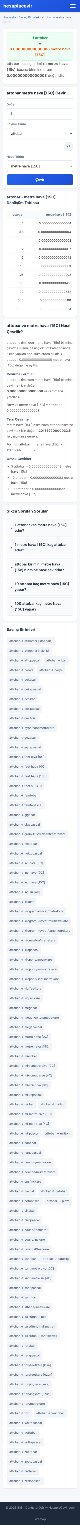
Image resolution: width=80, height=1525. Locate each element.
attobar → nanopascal (25, 1152)
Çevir (40, 179)
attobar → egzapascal (25, 747)
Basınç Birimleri (29, 17)
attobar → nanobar (22, 1143)
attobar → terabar (22, 1345)
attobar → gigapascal (24, 824)
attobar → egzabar (22, 737)
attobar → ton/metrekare (27, 1403)
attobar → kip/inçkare (24, 998)
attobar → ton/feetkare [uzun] (30, 1374)
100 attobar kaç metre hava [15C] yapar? (38, 606)
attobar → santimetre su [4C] (30, 1278)
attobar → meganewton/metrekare (34, 1017)
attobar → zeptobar (23, 1452)
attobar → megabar (23, 1008)
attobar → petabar (53, 1191)
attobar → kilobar (21, 901)
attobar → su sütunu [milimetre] (32, 1326)
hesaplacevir (17, 6)
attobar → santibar (22, 1258)
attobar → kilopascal (23, 950)
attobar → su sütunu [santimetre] (33, 1336)
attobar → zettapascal (25, 1481)
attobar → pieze (58, 1201)
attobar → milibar (21, 1104)
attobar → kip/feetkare (25, 988)
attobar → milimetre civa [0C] (30, 1114)
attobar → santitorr (22, 1297)
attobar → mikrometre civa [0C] (32, 1065)
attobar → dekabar (22, 679)
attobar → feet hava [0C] (27, 766)
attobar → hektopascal (25, 853)
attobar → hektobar (23, 843)
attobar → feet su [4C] (25, 786)
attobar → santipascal (25, 1288)
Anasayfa (9, 17)
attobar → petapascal (24, 1201)
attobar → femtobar (23, 795)
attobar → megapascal (25, 1027)
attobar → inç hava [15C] (27, 882)
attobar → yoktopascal (25, 1423)
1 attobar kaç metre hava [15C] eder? (41, 528)
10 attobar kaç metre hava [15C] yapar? (42, 587)
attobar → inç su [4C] (24, 892)
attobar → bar (56, 660)
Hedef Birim (15, 156)
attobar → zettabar (22, 1471)
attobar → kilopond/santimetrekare (34, 979)
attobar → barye (51, 670)
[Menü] (73, 6)
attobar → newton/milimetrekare (32, 1172)
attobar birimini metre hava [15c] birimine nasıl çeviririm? (39, 567)
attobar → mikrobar (23, 1056)
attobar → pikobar (22, 1210)
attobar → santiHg (56, 1258)
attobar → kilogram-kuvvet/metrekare (36, 911)
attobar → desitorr (22, 718)
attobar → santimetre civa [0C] (31, 1268)
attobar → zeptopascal (25, 1461)
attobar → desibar (22, 699)
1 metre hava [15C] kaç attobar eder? (41, 547)
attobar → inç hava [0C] (26, 872)
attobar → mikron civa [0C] (28, 1085)
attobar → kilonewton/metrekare (32, 940)
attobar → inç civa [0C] (26, 863)
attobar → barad (21, 670)
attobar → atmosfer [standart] (30, 641)
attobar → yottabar (23, 1432)
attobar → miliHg (52, 1104)
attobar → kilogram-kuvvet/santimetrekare (39, 930)
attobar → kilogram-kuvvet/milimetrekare (38, 921)
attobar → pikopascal (24, 1220)
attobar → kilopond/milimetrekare (33, 969)
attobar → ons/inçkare (25, 1181)
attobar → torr (19, 1413)
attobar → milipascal (23, 1133)
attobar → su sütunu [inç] (27, 1316)
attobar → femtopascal (25, 805)
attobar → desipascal (24, 708)
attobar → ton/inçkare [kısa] (29, 1384)
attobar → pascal (21, 1191)
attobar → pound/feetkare (27, 1230)
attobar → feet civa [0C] (26, 757)
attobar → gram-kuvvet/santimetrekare (37, 834)
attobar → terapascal (24, 1355)
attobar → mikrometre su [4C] (30, 1075)
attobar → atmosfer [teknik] (29, 650)
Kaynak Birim (16, 124)
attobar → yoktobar (50, 1413)
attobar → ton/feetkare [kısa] (30, 1365)
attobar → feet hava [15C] (28, 776)
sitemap (40, 1519)
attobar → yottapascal (25, 1442)
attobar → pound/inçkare (27, 1239)
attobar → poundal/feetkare (29, 1249)
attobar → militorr (57, 1133)
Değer (11, 104)
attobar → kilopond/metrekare (30, 959)
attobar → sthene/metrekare (29, 1307)
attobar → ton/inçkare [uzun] (30, 1394)
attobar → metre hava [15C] (29, 1046)
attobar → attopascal (24, 660)
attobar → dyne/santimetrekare (31, 728)
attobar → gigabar (22, 815)
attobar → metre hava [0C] (28, 1037)
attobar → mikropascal (25, 1095)
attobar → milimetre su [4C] (29, 1123)
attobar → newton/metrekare (30, 1162)
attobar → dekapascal (25, 689)
